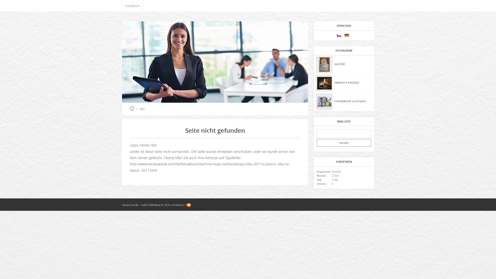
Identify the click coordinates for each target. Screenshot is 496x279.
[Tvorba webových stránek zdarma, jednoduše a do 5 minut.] (188, 205)
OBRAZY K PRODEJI (346, 82)
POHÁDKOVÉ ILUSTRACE (350, 101)
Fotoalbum (132, 6)
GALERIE (339, 64)
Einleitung (132, 108)
